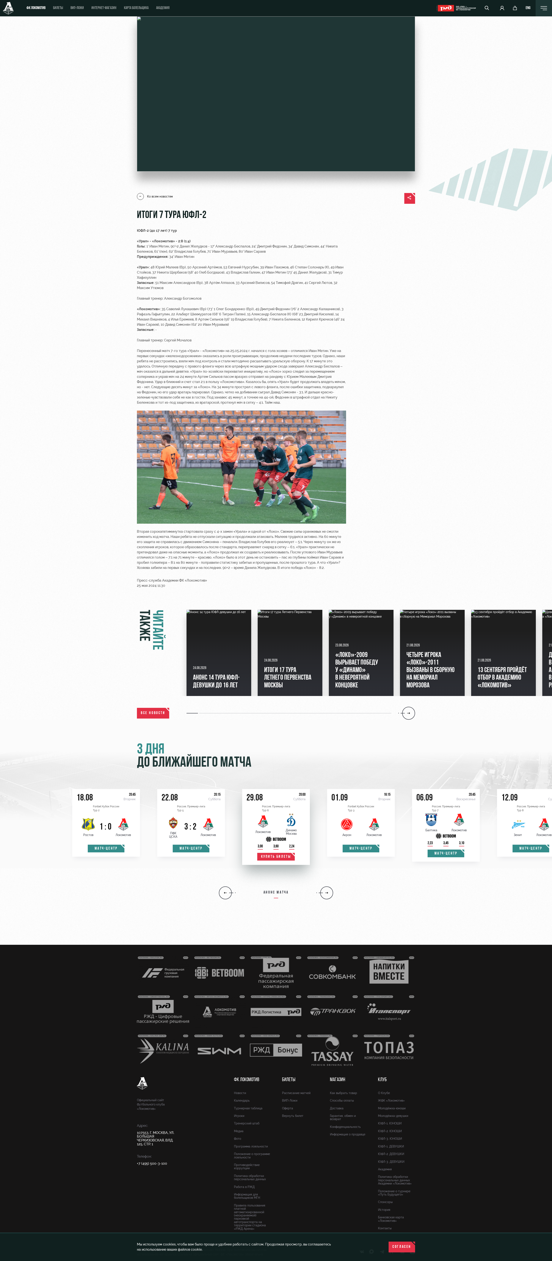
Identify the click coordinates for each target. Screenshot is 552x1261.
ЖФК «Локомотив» (391, 1100)
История (384, 1209)
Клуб (382, 1079)
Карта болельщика (136, 8)
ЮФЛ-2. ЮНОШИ (390, 1131)
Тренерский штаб (246, 1123)
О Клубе (384, 1093)
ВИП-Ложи (289, 1100)
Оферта (287, 1108)
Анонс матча (276, 893)
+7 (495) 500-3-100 (152, 1163)
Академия (162, 8)
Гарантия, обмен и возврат (343, 1117)
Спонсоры (385, 1202)
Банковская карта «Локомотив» (391, 1219)
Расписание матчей (296, 1093)
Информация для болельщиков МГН (247, 1196)
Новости (240, 1093)
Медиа (238, 1131)
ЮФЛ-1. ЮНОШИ (389, 1123)
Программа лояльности (251, 1146)
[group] (219, 653)
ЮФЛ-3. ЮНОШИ (390, 1138)
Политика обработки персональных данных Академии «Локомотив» (395, 1180)
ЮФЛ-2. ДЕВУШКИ (391, 1154)
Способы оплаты (342, 1100)
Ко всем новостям (160, 196)
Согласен (401, 1247)
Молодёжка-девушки (393, 1116)
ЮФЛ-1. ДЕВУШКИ (391, 1146)
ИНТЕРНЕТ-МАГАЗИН (103, 8)
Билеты (58, 8)
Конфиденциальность (345, 1127)
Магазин (337, 1079)
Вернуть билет (292, 1116)
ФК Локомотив (36, 8)
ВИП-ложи (77, 8)
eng (528, 8)
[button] (193, 713)
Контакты (385, 1228)
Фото (237, 1138)
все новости (153, 713)
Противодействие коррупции (247, 1166)
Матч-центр (106, 849)
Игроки (239, 1116)
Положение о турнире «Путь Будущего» (394, 1192)
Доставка (336, 1108)
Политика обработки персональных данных (250, 1177)
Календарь (242, 1100)
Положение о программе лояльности (252, 1155)
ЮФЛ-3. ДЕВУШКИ (391, 1161)
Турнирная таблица (248, 1108)
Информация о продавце (347, 1134)
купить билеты (276, 857)
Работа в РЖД (244, 1187)
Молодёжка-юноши (392, 1108)
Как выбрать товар (343, 1093)
